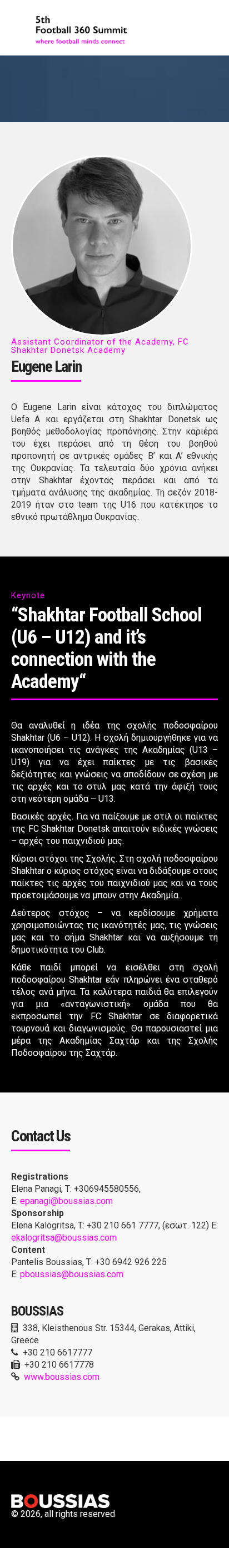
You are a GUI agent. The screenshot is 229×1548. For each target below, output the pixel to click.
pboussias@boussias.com (71, 1274)
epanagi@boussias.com (66, 1201)
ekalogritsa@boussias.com (64, 1237)
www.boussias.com (61, 1377)
